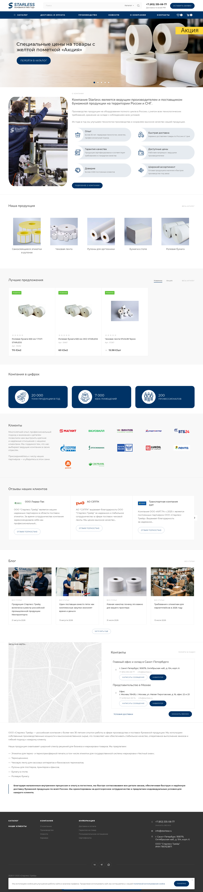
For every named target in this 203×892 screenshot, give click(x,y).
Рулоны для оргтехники (101, 249)
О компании (46, 826)
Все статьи (189, 561)
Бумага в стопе (138, 249)
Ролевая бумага (175, 249)
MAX (109, 865)
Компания (46, 821)
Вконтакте (94, 865)
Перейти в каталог (33, 60)
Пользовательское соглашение (93, 834)
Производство (47, 830)
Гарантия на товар (87, 830)
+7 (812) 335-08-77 (156, 4)
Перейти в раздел (186, 652)
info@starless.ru (163, 831)
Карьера (44, 838)
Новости (44, 834)
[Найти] (138, 5)
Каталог (13, 821)
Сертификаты (85, 838)
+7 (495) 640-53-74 (127, 698)
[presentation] (194, 518)
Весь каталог (188, 206)
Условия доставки (123, 714)
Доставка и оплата (87, 826)
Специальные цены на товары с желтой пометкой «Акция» (55, 46)
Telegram (102, 865)
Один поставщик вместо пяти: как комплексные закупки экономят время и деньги (76, 607)
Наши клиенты (17, 826)
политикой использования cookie (149, 884)
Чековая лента (64, 249)
